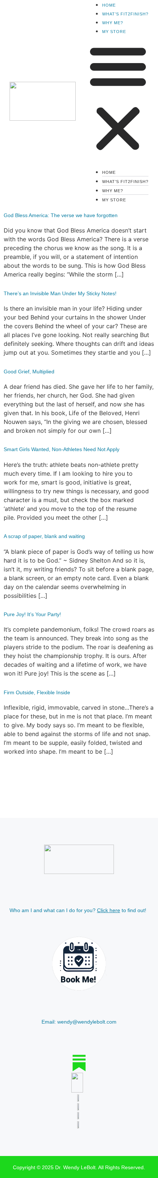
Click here (108, 910)
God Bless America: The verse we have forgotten (61, 215)
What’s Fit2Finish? (125, 14)
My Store (114, 31)
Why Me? (112, 23)
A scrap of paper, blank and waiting (44, 536)
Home (109, 5)
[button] (117, 98)
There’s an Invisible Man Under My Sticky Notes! (60, 293)
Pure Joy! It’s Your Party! (32, 614)
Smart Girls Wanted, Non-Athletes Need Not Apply (61, 449)
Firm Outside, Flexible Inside (37, 692)
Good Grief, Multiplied (29, 371)
